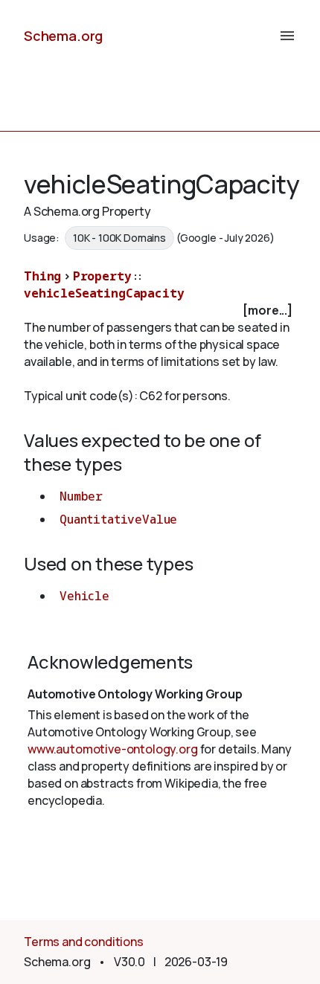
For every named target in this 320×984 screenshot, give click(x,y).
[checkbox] (160, 310)
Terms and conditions (84, 941)
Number (81, 496)
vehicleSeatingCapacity (104, 293)
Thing (42, 276)
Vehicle (84, 596)
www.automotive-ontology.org (113, 749)
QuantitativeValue (118, 519)
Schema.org (63, 36)
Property (102, 276)
